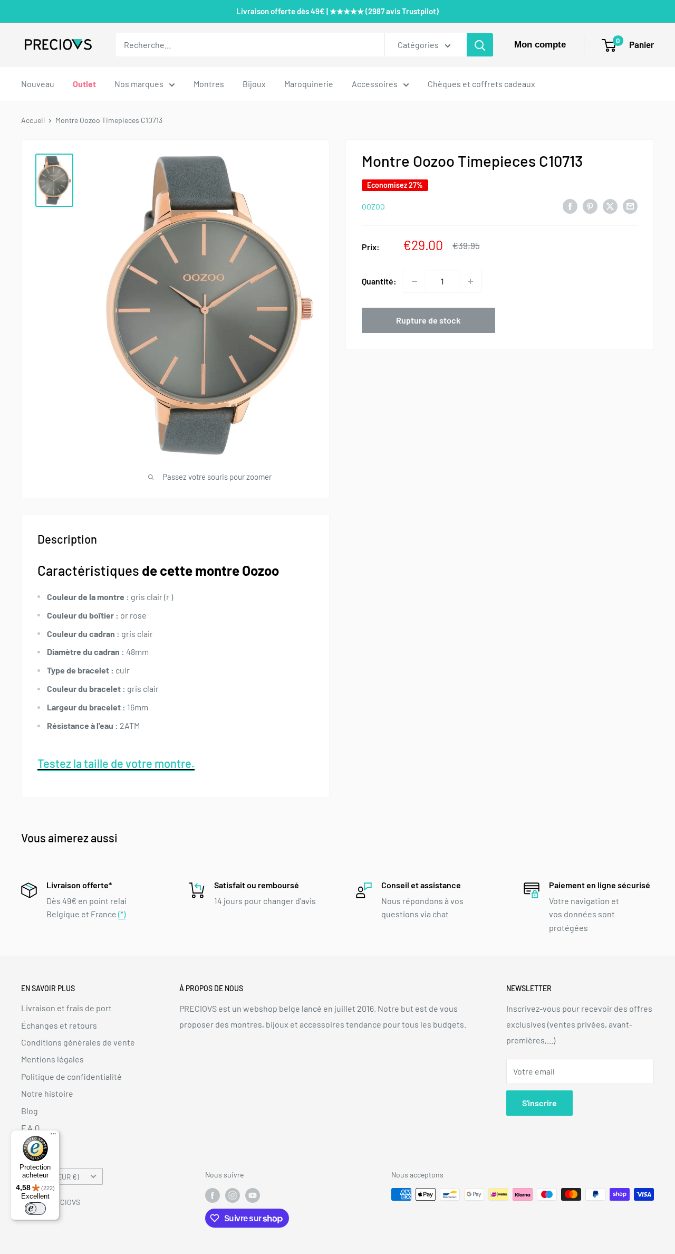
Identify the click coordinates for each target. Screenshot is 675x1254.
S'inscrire (539, 1103)
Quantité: (379, 281)
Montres (209, 84)
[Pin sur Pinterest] (590, 205)
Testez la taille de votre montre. (116, 763)
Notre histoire (47, 1093)
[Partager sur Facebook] (570, 205)
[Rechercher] (480, 44)
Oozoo (373, 206)
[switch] (35, 1208)
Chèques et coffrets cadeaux (481, 84)
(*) (122, 914)
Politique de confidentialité (71, 1076)
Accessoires (375, 84)
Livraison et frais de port (66, 1008)
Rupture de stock (428, 320)
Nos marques (138, 84)
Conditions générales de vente (78, 1042)
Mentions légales (52, 1059)
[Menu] (53, 1136)
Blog (29, 1111)
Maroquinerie (308, 84)
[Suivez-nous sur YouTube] (252, 1195)
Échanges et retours (59, 1025)
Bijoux (254, 84)
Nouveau (37, 84)
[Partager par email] (630, 205)
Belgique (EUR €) (53, 1176)
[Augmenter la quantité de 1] (470, 281)
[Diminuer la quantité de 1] (414, 281)
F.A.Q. (31, 1128)
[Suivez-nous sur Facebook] (212, 1195)
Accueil (33, 120)
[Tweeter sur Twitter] (610, 205)
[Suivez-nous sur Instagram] (232, 1195)
